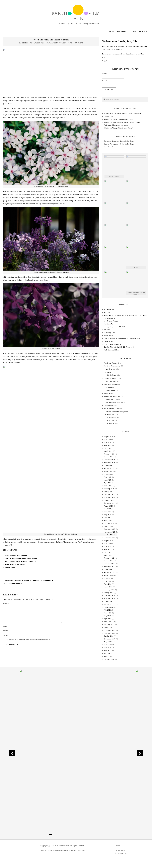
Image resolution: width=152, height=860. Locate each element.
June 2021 (107, 613)
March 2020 (108, 656)
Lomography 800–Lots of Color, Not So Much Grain (122, 338)
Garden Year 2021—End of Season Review (21, 558)
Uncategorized (109, 405)
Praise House (108, 335)
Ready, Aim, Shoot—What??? (114, 327)
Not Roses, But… (110, 309)
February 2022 (109, 590)
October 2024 (108, 500)
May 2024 (107, 514)
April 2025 (107, 483)
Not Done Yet (108, 324)
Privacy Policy (120, 850)
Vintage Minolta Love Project (116, 411)
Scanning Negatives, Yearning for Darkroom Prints (33, 580)
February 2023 (109, 558)
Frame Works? (111, 390)
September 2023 (109, 538)
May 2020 (107, 650)
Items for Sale (108, 116)
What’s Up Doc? (109, 332)
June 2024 (107, 512)
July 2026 (107, 439)
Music (109, 372)
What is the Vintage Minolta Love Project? (118, 128)
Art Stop (107, 329)
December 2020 (109, 630)
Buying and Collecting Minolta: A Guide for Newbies (122, 113)
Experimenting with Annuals (16, 555)
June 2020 (107, 647)
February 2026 (109, 454)
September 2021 (109, 604)
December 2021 (109, 595)
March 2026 (108, 451)
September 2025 (109, 468)
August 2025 (108, 471)
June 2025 (107, 477)
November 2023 (109, 532)
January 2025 (108, 491)
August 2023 (108, 540)
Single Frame (111, 375)
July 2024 (107, 509)
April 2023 (107, 552)
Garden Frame (111, 381)
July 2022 (107, 578)
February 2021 (109, 624)
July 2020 (107, 644)
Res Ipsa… (107, 312)
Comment (6, 603)
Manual (111, 423)
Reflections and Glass (111, 350)
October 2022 (108, 569)
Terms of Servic (120, 853)
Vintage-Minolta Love (111, 408)
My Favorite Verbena (111, 321)
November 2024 (109, 497)
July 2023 (107, 543)
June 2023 (107, 546)
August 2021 (108, 607)
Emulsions (109, 387)
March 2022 (108, 587)
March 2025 (108, 486)
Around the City (111, 399)
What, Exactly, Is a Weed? (15, 564)
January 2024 (108, 526)
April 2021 (107, 618)
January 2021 (108, 627)
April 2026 (107, 448)
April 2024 (107, 517)
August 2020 (108, 642)
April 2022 (107, 584)
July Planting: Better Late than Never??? (20, 561)
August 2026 (108, 436)
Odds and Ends (17, 583)
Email (5, 631)
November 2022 (109, 566)
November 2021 (109, 598)
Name (5, 626)
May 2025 (107, 480)
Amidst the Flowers (110, 363)
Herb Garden (10, 567)
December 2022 (109, 564)
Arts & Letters (110, 369)
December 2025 (109, 460)
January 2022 (108, 592)
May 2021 (107, 616)
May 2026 (107, 445)
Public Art (107, 393)
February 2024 (109, 523)
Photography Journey (111, 384)
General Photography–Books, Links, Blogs (119, 144)
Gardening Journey (57, 43)
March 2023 (108, 555)
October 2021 (108, 601)
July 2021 (107, 610)
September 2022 (109, 572)
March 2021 (108, 621)
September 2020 (109, 639)
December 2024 (109, 494)
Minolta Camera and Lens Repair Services (118, 119)
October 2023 (108, 535)
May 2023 (107, 549)
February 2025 (109, 488)
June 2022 (107, 581)
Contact (117, 845)
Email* (104, 81)
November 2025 (109, 462)
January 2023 (108, 561)
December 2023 (109, 529)
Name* (104, 73)
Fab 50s (111, 420)
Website (5, 635)
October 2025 (108, 465)
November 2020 (109, 633)
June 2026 (107, 442)
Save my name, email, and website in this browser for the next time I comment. (28, 640)
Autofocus (112, 417)
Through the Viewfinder (112, 396)
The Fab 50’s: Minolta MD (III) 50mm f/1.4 (119, 347)
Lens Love (110, 414)
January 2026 (108, 457)
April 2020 (107, 653)
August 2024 (108, 506)
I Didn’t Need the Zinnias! (113, 344)
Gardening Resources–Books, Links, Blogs (119, 141)
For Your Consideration (112, 366)
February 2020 (109, 659)
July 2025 (107, 474)
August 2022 (108, 575)
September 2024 (109, 503)
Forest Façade (108, 341)
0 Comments (78, 43)
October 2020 (108, 636)
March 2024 (108, 520)
